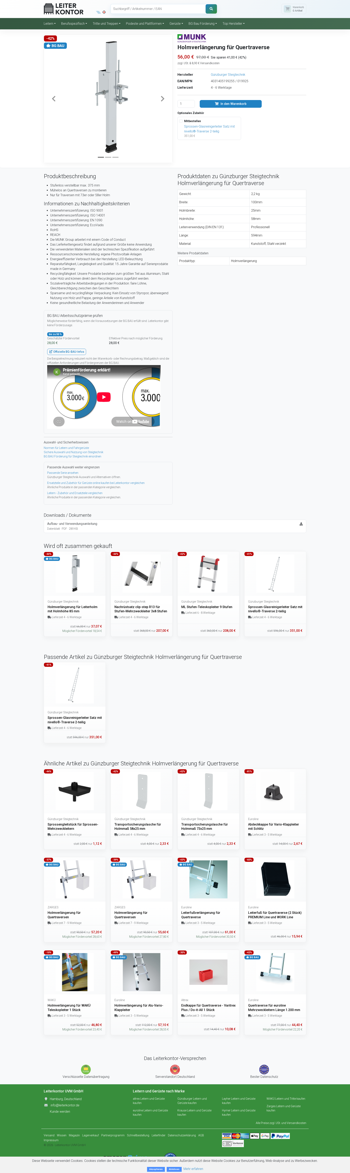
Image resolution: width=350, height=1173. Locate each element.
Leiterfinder (158, 1135)
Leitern (48, 24)
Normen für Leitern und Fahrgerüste (66, 448)
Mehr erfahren (193, 1169)
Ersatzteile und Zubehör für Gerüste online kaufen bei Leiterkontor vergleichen (96, 483)
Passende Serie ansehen (62, 472)
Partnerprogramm (113, 1135)
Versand (49, 1135)
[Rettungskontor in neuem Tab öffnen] (104, 12)
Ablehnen (174, 1169)
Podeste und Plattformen (144, 24)
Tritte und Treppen (105, 24)
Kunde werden (60, 1111)
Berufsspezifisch (73, 24)
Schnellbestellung (138, 1135)
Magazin (74, 1135)
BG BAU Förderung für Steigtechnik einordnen (72, 456)
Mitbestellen (192, 121)
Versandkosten (296, 1123)
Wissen (61, 1135)
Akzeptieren (156, 1169)
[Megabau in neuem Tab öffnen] (98, 12)
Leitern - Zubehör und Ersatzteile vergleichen (74, 493)
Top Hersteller (232, 24)
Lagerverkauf (90, 1135)
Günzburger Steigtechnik (228, 75)
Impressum (51, 1140)
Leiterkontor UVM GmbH (70, 1145)
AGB (201, 1135)
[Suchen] (211, 9)
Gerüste (175, 24)
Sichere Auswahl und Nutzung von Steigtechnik (73, 452)
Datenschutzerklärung (182, 1135)
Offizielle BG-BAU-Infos (68, 351)
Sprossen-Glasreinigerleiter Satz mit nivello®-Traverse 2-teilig (209, 129)
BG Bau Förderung (201, 24)
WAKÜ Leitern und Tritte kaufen (286, 1098)
